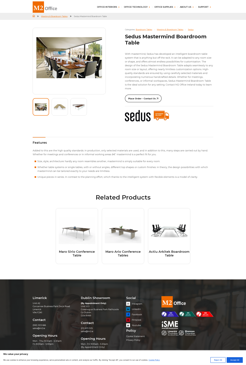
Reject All (218, 360)
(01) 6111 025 (87, 328)
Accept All (234, 360)
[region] (123, 357)
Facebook (136, 314)
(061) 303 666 (39, 325)
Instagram (136, 304)
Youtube (136, 325)
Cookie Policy (154, 360)
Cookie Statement (135, 336)
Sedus (190, 29)
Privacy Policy (133, 340)
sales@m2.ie (39, 328)
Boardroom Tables (144, 29)
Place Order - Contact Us (142, 98)
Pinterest (136, 320)
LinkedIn (136, 309)
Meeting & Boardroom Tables (54, 16)
